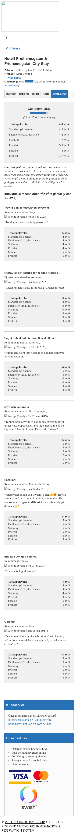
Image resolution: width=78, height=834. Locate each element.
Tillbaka (14, 48)
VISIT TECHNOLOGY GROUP (25, 822)
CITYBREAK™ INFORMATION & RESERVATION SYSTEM (31, 828)
